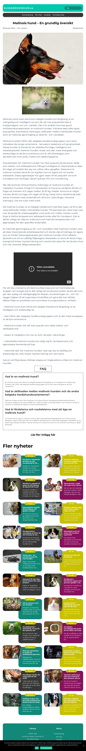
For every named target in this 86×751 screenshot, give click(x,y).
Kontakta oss (58, 15)
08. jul (71, 599)
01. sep (71, 575)
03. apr (71, 695)
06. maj (71, 671)
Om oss (38, 15)
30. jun (71, 456)
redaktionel (78, 28)
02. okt (30, 575)
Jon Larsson (22, 28)
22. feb (71, 504)
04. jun (30, 623)
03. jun (71, 623)
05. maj (30, 695)
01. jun (30, 480)
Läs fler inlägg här (43, 434)
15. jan (71, 527)
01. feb (30, 527)
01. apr (30, 504)
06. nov (30, 551)
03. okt (71, 551)
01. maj (71, 480)
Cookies (47, 15)
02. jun (30, 647)
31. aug (30, 599)
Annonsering (27, 15)
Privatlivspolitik (46, 748)
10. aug (30, 456)
